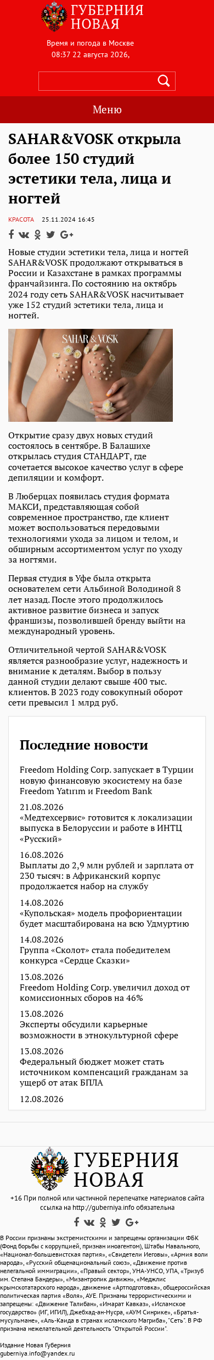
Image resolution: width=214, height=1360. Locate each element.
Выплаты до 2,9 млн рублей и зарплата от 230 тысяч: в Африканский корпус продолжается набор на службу (107, 876)
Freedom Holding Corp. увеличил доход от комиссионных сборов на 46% (105, 992)
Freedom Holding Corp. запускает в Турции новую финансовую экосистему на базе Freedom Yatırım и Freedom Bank (107, 780)
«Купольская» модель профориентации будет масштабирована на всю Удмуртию (104, 918)
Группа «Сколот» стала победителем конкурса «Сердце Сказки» (95, 955)
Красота (21, 219)
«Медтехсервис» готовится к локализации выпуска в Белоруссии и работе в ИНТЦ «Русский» (106, 828)
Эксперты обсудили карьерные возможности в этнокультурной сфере (99, 1029)
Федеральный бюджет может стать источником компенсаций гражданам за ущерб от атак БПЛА (104, 1072)
